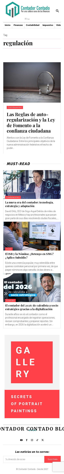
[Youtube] (21, 440)
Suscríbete (52, 459)
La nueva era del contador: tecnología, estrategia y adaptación (29, 204)
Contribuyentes (15, 107)
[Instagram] (32, 440)
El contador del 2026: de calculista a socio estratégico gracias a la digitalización (31, 307)
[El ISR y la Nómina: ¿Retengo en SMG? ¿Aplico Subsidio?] (32, 236)
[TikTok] (37, 440)
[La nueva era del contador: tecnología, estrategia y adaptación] (32, 184)
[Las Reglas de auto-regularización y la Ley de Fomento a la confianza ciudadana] (32, 82)
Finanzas (10, 300)
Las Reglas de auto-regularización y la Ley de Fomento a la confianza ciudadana (31, 122)
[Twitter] (42, 440)
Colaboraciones (13, 197)
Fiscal (8, 249)
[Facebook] (26, 440)
